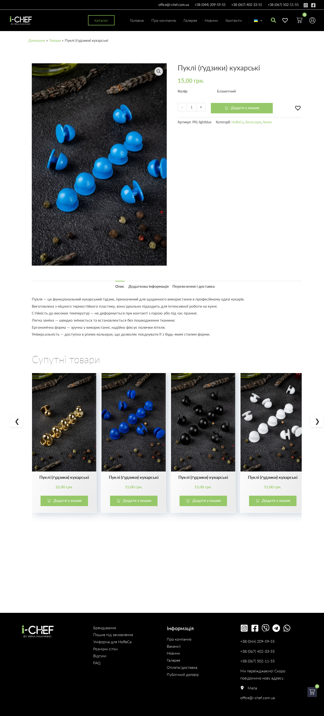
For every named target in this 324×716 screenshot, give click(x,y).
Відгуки (99, 655)
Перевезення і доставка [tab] (193, 286)
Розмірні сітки (105, 649)
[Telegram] (276, 628)
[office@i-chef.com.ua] (257, 697)
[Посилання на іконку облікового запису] (312, 20)
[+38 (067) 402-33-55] (257, 651)
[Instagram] (305, 5)
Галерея (173, 660)
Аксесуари (253, 122)
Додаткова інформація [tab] (148, 286)
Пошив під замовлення (113, 634)
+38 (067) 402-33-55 (246, 5)
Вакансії (174, 646)
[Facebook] (313, 5)
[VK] (265, 628)
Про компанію (179, 639)
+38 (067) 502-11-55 (283, 5)
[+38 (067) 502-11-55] (257, 661)
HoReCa (237, 122)
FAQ (97, 663)
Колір (182, 91)
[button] (101, 20)
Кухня (267, 122)
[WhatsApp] (287, 628)
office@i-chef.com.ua (173, 5)
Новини (173, 653)
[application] (260, 20)
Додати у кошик (245, 107)
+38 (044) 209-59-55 (210, 5)
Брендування (104, 627)
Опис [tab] (120, 286)
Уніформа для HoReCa (112, 641)
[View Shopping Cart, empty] (299, 20)
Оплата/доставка (182, 667)
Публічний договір (183, 674)
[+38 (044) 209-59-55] (257, 641)
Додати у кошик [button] (67, 500)
